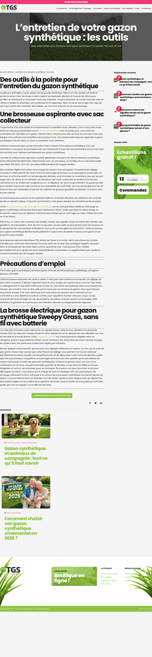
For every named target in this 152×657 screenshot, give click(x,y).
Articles (10, 72)
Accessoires (61, 8)
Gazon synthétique (112, 8)
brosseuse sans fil (46, 336)
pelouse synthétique (48, 130)
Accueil (3, 72)
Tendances (146, 8)
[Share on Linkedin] (101, 403)
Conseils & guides (13, 443)
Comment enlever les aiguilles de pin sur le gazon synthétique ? (135, 112)
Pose (137, 8)
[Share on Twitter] (95, 403)
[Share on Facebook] (90, 403)
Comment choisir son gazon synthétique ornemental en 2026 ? (23, 528)
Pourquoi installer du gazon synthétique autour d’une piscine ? (135, 128)
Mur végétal (127, 8)
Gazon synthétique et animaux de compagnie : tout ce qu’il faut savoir (25, 455)
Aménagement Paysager (80, 8)
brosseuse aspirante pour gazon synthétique (29, 206)
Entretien (97, 8)
